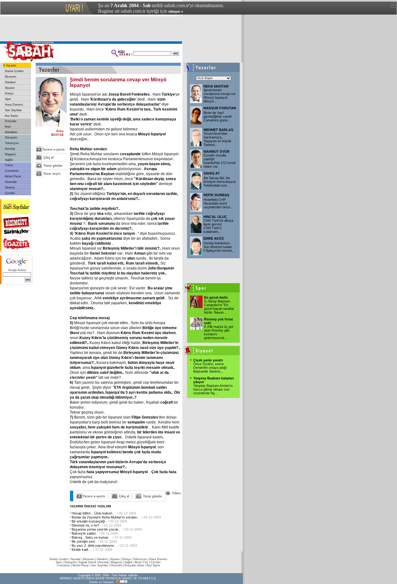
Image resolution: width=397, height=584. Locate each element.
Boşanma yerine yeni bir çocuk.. (96, 529)
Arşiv (7, 126)
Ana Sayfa (11, 115)
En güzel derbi (216, 297)
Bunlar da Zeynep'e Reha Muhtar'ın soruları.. (105, 517)
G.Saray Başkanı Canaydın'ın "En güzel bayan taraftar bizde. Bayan (219, 306)
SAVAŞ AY (211, 173)
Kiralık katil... (81, 549)
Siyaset (9, 87)
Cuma (8, 165)
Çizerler (9, 193)
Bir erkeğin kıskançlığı (88, 521)
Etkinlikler (10, 132)
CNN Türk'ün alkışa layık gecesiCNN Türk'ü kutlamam (218, 226)
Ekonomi (10, 76)
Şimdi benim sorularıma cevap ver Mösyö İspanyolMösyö (219, 95)
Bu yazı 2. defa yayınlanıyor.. (93, 545)
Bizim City (141, 562)
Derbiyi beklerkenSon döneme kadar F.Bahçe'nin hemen (219, 246)
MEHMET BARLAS (218, 130)
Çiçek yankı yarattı (208, 360)
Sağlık (8, 159)
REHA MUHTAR (216, 86)
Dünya (8, 93)
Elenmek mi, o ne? (85, 525)
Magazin (10, 154)
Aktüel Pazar (12, 176)
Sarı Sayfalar (13, 110)
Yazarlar (10, 65)
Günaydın (10, 137)
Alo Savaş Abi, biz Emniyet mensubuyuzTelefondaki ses (219, 181)
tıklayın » (175, 11)
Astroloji (9, 148)
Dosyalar (10, 121)
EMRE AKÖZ (213, 238)
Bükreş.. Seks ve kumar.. (91, 537)
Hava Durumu (13, 104)
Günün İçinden (14, 71)
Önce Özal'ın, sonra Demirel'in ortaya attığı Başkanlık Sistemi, (210, 367)
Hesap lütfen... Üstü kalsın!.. (93, 513)
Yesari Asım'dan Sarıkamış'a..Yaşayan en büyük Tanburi (217, 139)
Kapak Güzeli (87, 562)
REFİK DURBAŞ (216, 195)
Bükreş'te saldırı (84, 533)
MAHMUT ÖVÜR (216, 151)
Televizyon (11, 143)
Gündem (10, 82)
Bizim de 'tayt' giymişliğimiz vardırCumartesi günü (217, 116)
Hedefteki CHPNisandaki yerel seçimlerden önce (218, 203)
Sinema (9, 187)
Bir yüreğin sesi (83, 541)
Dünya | (127, 559)
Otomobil (10, 181)
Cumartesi (11, 170)
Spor (7, 99)
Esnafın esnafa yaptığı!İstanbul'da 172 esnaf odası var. (219, 160)
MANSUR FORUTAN (219, 108)
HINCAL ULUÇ (215, 217)
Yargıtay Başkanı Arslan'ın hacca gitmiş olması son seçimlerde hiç (213, 389)
